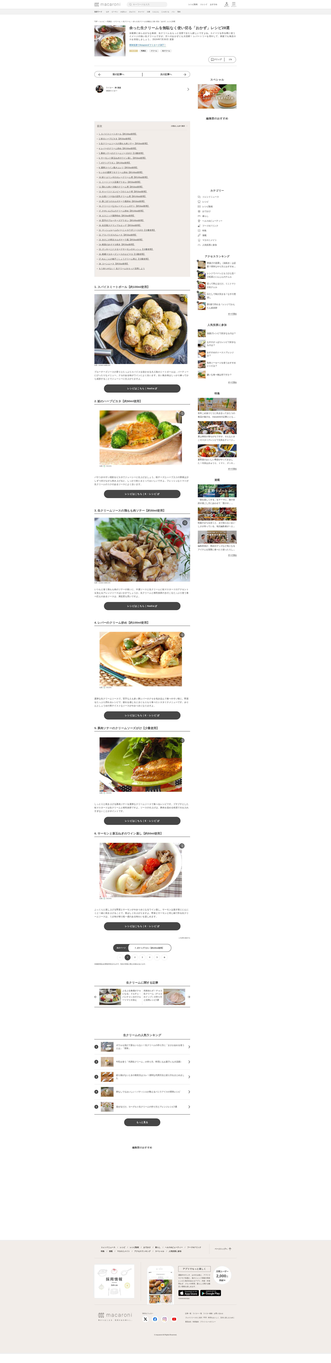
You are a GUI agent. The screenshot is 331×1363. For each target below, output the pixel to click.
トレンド (203, 4)
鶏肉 (178, 12)
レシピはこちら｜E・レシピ (140, 494)
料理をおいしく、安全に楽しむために (221, 1318)
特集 (102, 1251)
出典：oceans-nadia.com (102, 365)
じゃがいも (165, 12)
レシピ (122, 1247)
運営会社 (188, 1322)
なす (107, 12)
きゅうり (132, 12)
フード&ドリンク (194, 1247)
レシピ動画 (193, 4)
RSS (205, 1317)
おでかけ (147, 1247)
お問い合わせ (218, 1313)
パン (173, 12)
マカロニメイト (123, 1251)
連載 (111, 1251)
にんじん (156, 12)
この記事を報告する (184, 938)
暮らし (158, 1247)
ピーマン (115, 12)
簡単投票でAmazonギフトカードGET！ (147, 45)
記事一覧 (188, 1313)
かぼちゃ (124, 12)
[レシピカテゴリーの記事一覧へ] (133, 50)
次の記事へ (166, 74)
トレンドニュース (108, 1247)
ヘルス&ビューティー (174, 1247)
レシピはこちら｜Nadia (140, 388)
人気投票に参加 (175, 1251)
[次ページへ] (164, 957)
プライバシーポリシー (208, 1322)
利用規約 (196, 1322)
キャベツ (141, 12)
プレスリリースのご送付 (193, 1318)
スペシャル (159, 1251)
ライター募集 (208, 1313)
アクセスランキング (142, 1251)
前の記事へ (118, 74)
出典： (102, 466)
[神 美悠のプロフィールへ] (142, 89)
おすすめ (213, 4)
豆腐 (148, 12)
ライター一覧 (197, 1313)
